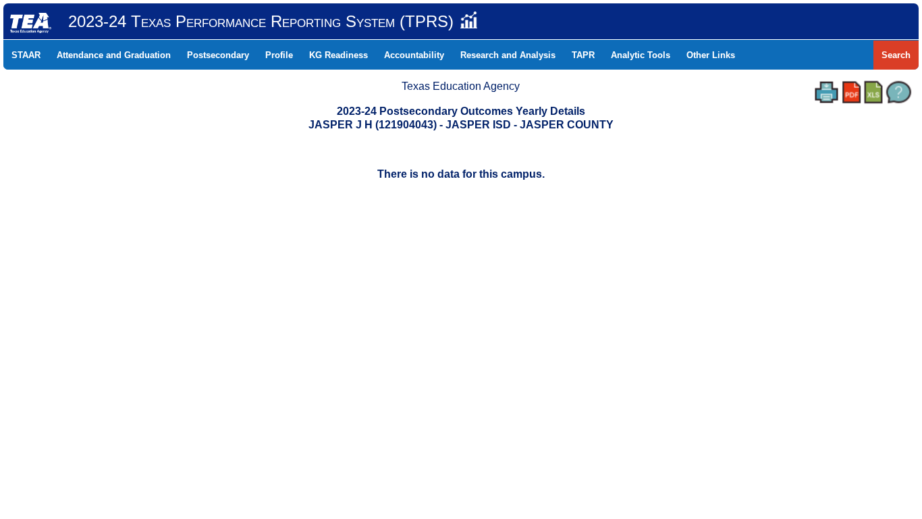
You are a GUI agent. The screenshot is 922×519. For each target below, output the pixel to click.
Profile (279, 55)
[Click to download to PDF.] (851, 92)
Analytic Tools (640, 55)
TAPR (583, 55)
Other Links (710, 55)
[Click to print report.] (826, 92)
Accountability (414, 55)
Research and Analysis (507, 55)
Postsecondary (218, 55)
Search (896, 55)
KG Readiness (338, 55)
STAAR (25, 55)
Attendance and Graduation (114, 55)
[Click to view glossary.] (899, 92)
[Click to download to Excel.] (873, 92)
